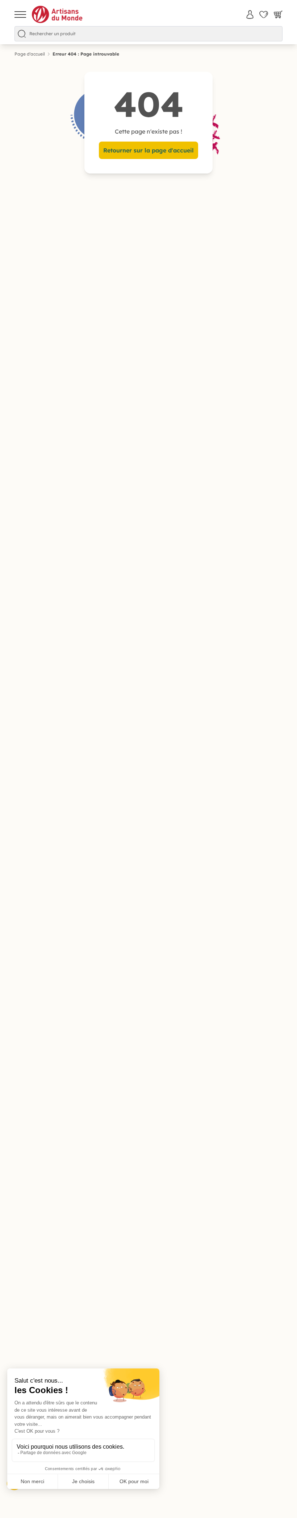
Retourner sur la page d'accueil (148, 150)
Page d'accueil (29, 54)
